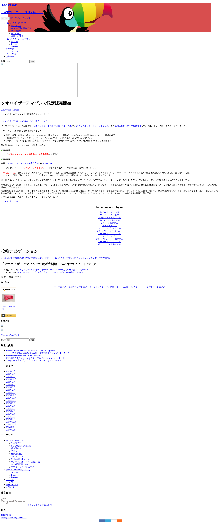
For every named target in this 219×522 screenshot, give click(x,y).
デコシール (16, 34)
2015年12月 (11, 395)
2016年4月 (10, 384)
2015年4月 (10, 411)
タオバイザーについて (16, 23)
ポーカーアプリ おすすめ (109, 244)
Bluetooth (15, 44)
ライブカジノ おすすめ (109, 220)
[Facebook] (102, 520)
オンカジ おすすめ (109, 223)
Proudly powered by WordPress (13, 517)
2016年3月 (10, 387)
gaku (17, 110)
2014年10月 (11, 427)
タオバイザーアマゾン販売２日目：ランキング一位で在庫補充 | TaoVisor (50, 272)
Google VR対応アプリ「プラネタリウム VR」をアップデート (33, 360)
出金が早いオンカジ (20, 459)
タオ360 (14, 42)
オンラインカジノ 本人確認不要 (25, 462)
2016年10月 (11, 379)
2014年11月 (11, 424)
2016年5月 (10, 382)
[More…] (118, 521)
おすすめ (10, 49)
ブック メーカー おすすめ (109, 218)
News (12, 110)
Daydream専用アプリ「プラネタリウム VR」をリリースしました (35, 358)
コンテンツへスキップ (20, 18)
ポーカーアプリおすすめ (109, 228)
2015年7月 (10, 406)
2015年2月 (10, 416)
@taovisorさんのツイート (12, 335)
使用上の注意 (17, 36)
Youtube (14, 51)
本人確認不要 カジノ (20, 464)
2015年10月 (11, 400)
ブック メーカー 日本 (109, 215)
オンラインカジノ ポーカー (109, 231)
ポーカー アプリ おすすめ (109, 234)
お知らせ (10, 56)
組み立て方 (16, 26)
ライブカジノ (17, 456)
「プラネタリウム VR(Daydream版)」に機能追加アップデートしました (38, 353)
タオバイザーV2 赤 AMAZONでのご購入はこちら (24, 121)
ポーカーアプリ (109, 226)
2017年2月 (10, 377)
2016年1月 (10, 392)
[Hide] (121, 521)
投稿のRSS (6, 515)
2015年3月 (10, 414)
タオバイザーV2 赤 (9, 201)
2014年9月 (10, 430)
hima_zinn (47, 163)
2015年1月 (10, 419)
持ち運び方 (16, 31)
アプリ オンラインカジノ (22, 467)
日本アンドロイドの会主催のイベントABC (52, 126)
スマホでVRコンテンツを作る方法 (23, 163)
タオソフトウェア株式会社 (39, 505)
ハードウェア (12, 54)
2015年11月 (11, 398)
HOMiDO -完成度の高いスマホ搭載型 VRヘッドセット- (27, 258)
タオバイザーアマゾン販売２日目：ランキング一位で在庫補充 (83, 258)
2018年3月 (10, 374)
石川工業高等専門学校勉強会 (128, 126)
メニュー (5, 18)
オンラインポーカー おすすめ (109, 239)
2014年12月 (11, 422)
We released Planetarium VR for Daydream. (23, 355)
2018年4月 (10, 371)
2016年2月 (10, 390)
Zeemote (14, 46)
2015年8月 (10, 403)
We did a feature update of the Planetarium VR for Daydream (30, 350)
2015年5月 (10, 408)
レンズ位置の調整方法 (21, 28)
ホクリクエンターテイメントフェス (92, 126)
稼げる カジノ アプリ (109, 212)
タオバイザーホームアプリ (18, 39)
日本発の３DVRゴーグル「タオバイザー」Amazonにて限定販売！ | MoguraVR (52, 270)
